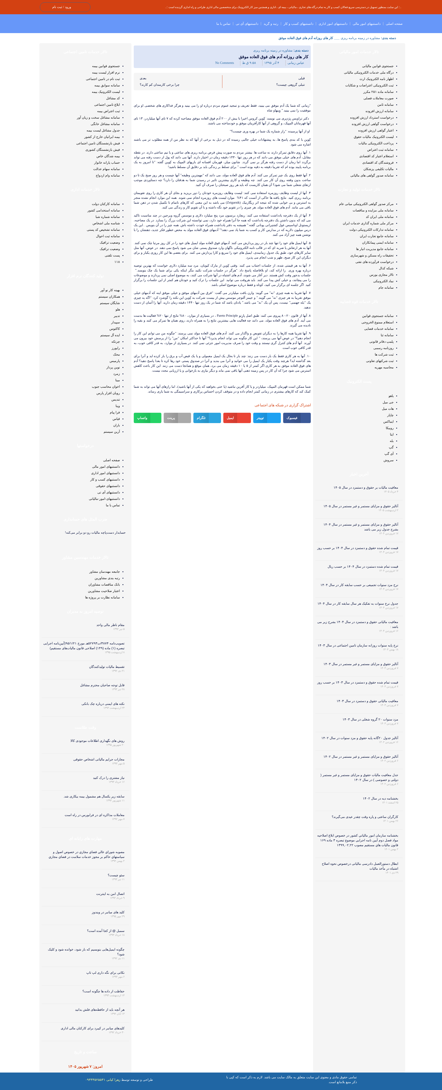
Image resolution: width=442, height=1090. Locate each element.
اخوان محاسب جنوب (106, 386)
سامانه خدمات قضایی (379, 328)
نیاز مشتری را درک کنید (109, 778)
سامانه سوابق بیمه (107, 85)
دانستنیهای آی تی (247, 24)
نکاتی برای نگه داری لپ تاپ (105, 972)
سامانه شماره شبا (108, 217)
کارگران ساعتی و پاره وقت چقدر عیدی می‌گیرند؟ (365, 817)
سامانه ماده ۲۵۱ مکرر (378, 92)
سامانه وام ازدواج (108, 175)
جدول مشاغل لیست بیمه (103, 130)
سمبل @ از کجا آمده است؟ (106, 931)
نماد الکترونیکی (383, 281)
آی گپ (389, 453)
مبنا (117, 380)
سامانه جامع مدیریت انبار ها (375, 249)
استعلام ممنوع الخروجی (377, 322)
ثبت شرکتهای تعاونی (380, 361)
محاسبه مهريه (384, 367)
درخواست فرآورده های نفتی (374, 262)
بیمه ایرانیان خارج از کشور (102, 137)
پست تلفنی (112, 255)
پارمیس (115, 361)
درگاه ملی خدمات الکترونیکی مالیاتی (369, 72)
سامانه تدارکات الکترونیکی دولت (371, 229)
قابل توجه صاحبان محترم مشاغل (102, 685)
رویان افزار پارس (108, 393)
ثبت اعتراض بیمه (108, 111)
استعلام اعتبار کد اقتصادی (376, 156)
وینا (118, 406)
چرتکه (115, 341)
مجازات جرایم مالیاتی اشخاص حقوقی (99, 759)
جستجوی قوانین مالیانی (378, 66)
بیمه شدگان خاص (108, 156)
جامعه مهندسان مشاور (104, 571)
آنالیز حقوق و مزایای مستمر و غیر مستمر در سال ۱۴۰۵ (360, 506)
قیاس (116, 419)
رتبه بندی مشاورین (107, 578)
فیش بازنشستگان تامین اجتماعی (98, 143)
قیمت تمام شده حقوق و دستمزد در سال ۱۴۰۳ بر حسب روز (357, 682)
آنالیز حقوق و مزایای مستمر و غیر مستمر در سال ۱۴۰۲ (360, 756)
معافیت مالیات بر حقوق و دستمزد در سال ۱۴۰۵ (366, 487)
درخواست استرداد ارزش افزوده (372, 117)
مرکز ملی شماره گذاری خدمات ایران (368, 223)
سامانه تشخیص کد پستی (103, 229)
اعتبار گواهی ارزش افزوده (376, 130)
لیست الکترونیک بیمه (106, 92)
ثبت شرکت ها (384, 354)
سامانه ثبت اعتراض (380, 149)
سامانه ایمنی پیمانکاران (378, 242)
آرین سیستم (112, 431)
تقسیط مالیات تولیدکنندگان (107, 667)
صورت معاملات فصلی (378, 98)
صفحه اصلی (394, 24)
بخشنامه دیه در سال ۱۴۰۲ (380, 798)
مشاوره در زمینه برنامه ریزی (360, 38)
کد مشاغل (113, 98)
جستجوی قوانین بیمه (106, 66)
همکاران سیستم (109, 296)
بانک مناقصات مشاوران (104, 584)
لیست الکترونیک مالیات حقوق (374, 137)
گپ (391, 447)
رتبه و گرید (271, 24)
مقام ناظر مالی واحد (110, 625)
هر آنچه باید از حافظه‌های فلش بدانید (100, 1009)
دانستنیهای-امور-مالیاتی (104, 499)
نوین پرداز (113, 367)
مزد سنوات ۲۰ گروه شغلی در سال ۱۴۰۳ (370, 719)
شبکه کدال (386, 268)
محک (116, 354)
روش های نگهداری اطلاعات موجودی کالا (97, 741)
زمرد (116, 374)
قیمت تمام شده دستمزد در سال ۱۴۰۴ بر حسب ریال (363, 566)
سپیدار (115, 322)
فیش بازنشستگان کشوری (102, 149)
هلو (118, 309)
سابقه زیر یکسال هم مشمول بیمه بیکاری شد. (94, 796)
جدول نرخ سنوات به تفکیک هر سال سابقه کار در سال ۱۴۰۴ (357, 603)
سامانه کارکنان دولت (106, 204)
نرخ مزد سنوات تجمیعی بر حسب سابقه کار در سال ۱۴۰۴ (359, 585)
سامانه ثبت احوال (108, 236)
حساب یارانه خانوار (107, 162)
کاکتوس (114, 328)
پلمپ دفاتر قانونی (381, 341)
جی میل (388, 402)
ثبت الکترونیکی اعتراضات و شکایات (369, 85)
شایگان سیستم (110, 303)
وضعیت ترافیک (110, 242)
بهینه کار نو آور (110, 290)
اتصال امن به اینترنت (110, 894)
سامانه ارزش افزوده (380, 111)
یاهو (391, 396)
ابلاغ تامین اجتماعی (107, 104)
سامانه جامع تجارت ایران (377, 236)
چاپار (390, 415)
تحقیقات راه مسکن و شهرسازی (372, 255)
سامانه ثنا (387, 335)
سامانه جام (386, 287)
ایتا (392, 434)
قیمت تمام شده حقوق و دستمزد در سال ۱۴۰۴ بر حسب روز (357, 548)
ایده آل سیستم (110, 335)
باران (116, 425)
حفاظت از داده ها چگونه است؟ (103, 991)
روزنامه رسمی (383, 348)
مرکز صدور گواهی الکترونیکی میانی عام (366, 204)
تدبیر (117, 316)
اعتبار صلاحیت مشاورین (104, 591)
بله (392, 441)
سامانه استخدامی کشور (103, 210)
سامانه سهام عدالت (106, 169)
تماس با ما (223, 24)
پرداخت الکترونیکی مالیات (376, 143)
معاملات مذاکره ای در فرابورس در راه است (95, 815)
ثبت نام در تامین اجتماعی (103, 79)
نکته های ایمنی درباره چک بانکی (103, 704)
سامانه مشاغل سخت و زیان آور (98, 117)
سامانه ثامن (385, 104)
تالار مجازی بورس (381, 274)
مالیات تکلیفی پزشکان (378, 169)
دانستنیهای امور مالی (367, 24)
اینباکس (388, 421)
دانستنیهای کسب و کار (298, 24)
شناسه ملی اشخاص (106, 223)
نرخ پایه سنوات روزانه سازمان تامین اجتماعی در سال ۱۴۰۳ (358, 645)
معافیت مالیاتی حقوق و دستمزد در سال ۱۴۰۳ (367, 701)
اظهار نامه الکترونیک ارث (377, 79)
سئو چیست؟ (116, 875)
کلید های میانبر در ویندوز (108, 912)
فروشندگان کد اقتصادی (378, 162)
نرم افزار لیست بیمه (106, 72)
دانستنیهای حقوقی (108, 486)
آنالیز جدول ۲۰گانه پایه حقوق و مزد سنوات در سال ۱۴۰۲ (359, 738)
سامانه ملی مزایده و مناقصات (373, 210)
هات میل (388, 408)
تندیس (115, 399)
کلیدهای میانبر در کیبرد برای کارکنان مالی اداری (93, 1028)
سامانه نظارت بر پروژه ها (102, 597)
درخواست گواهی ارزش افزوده (373, 124)
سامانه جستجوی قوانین (378, 316)
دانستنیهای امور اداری (333, 24)
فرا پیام (115, 412)
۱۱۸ (117, 262)
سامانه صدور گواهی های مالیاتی (372, 175)
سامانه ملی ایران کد (380, 217)
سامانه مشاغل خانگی (105, 124)
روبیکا (390, 428)
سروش (389, 460)
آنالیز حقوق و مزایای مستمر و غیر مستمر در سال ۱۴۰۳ (360, 664)
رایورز (116, 348)
